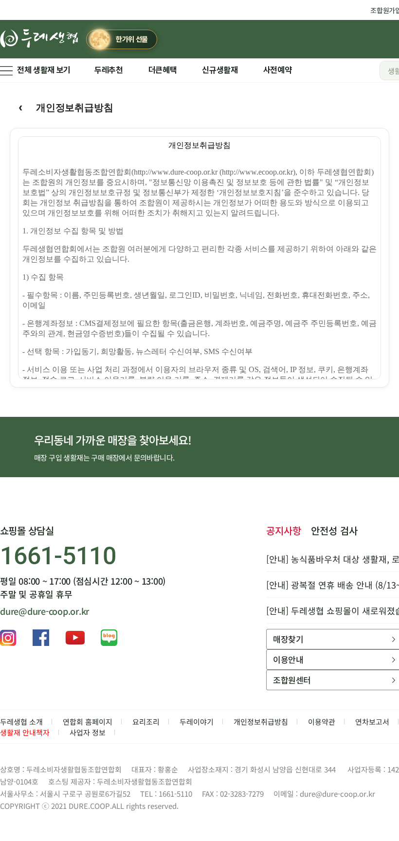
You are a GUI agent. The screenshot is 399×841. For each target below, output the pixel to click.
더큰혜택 (162, 70)
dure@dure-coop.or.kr (44, 611)
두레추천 (108, 70)
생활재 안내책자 (25, 732)
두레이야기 (197, 721)
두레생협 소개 (21, 721)
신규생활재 (219, 70)
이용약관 (321, 721)
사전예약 (277, 70)
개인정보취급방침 (261, 721)
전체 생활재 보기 (44, 70)
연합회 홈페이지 (87, 721)
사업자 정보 (88, 732)
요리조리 (146, 721)
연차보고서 (372, 721)
